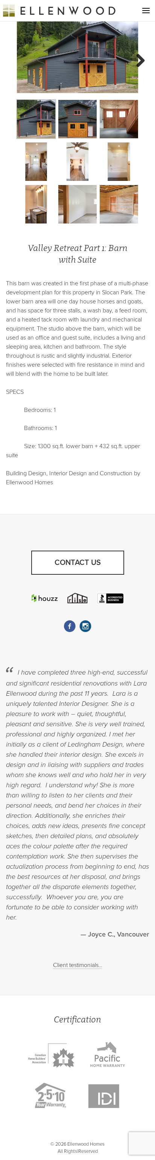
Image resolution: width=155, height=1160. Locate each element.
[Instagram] (85, 626)
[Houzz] (44, 598)
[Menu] (146, 11)
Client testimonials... (77, 965)
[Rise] (77, 598)
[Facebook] (70, 626)
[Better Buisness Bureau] (110, 598)
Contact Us (78, 562)
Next (137, 61)
